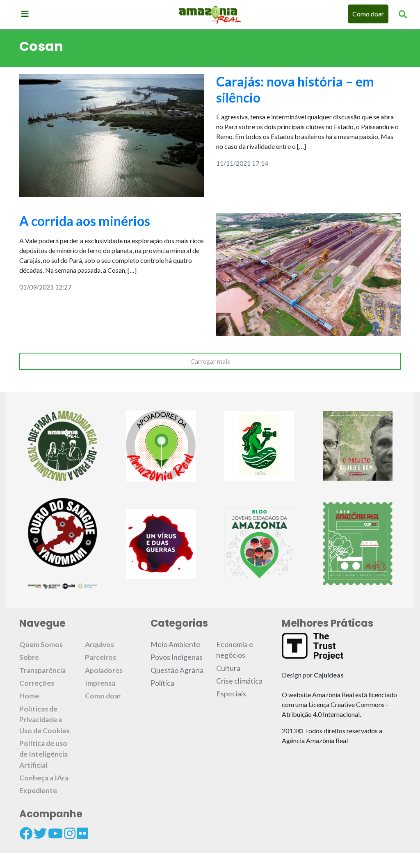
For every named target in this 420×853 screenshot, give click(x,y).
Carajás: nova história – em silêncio (295, 89)
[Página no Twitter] (40, 833)
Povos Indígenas (177, 657)
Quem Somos (41, 644)
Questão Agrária (177, 670)
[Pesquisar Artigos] (403, 14)
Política (162, 683)
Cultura (228, 668)
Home (29, 695)
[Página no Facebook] (25, 833)
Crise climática (239, 681)
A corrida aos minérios (84, 221)
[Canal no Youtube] (55, 833)
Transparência (42, 670)
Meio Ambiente (175, 644)
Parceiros (100, 657)
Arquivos (99, 644)
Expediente (38, 790)
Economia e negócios (234, 649)
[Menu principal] (25, 13)
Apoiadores (104, 670)
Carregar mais (210, 361)
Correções (36, 683)
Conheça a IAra (43, 777)
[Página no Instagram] (69, 833)
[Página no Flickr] (82, 833)
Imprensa (100, 683)
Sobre (29, 657)
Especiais (231, 693)
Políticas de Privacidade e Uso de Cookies (44, 720)
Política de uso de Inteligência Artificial (43, 754)
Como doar (368, 14)
